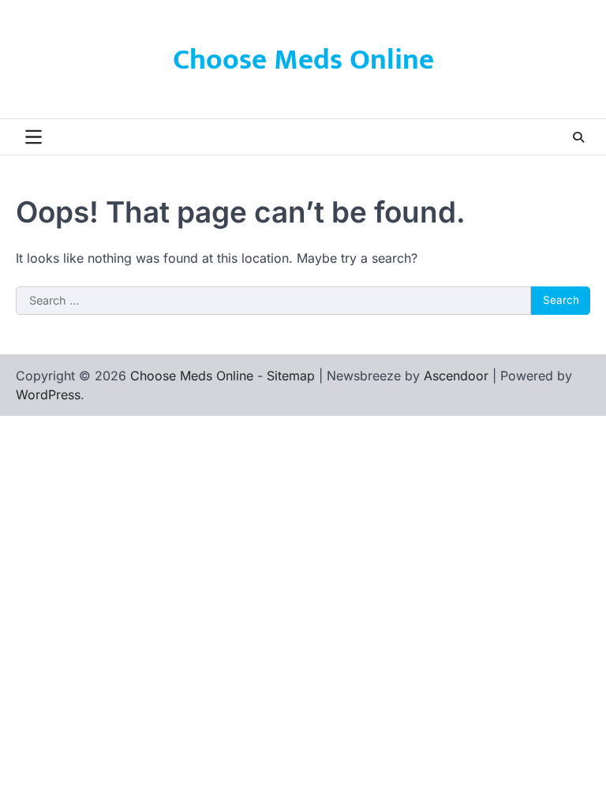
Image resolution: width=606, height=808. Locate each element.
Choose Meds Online (303, 60)
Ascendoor (456, 375)
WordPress (48, 394)
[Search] (578, 137)
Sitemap (291, 375)
